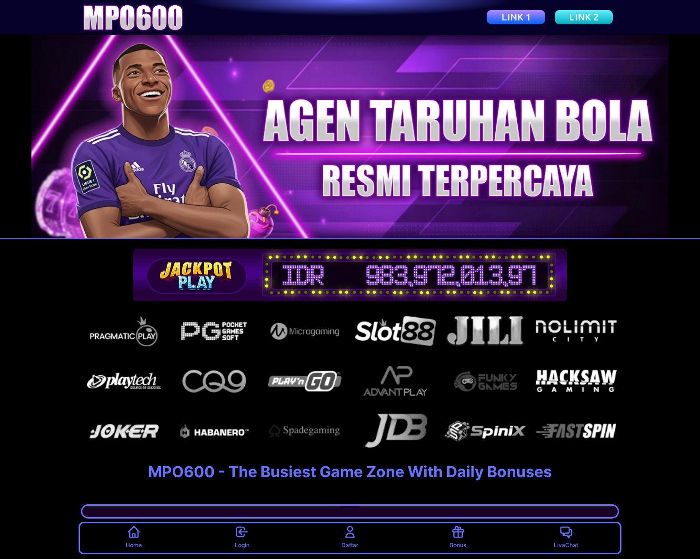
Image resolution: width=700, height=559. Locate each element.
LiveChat (566, 545)
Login (242, 545)
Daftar (350, 545)
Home (134, 545)
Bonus (458, 545)
